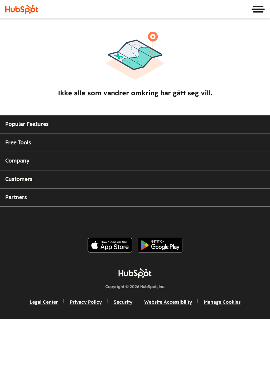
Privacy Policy (86, 302)
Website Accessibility (168, 302)
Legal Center (44, 302)
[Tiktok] (188, 219)
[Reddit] (172, 219)
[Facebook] (92, 219)
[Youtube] (124, 219)
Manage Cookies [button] (222, 302)
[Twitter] (140, 219)
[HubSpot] (21, 9)
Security (123, 302)
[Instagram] (108, 219)
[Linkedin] (156, 219)
